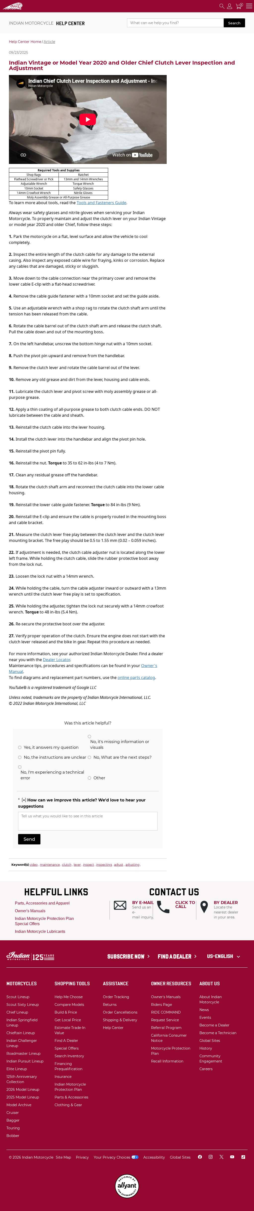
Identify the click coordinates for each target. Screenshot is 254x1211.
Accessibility (154, 1157)
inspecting (104, 865)
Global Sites (180, 1157)
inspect (88, 865)
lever (77, 865)
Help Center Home (25, 41)
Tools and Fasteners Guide (101, 202)
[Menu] (249, 6)
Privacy (82, 1157)
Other (99, 778)
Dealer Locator (56, 659)
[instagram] (211, 1157)
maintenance (50, 865)
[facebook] (200, 1157)
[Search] (222, 6)
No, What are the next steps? (123, 757)
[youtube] (232, 1157)
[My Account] (229, 6)
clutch (66, 865)
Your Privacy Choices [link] (112, 1157)
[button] (133, 910)
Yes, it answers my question (51, 747)
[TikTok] (243, 1157)
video (34, 865)
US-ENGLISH (220, 956)
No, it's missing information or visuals (119, 744)
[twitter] (221, 1157)
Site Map (63, 1157)
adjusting (132, 865)
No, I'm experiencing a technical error (52, 775)
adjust (118, 865)
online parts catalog (136, 677)
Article (49, 41)
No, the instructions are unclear (55, 757)
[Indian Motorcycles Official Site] (27, 6)
